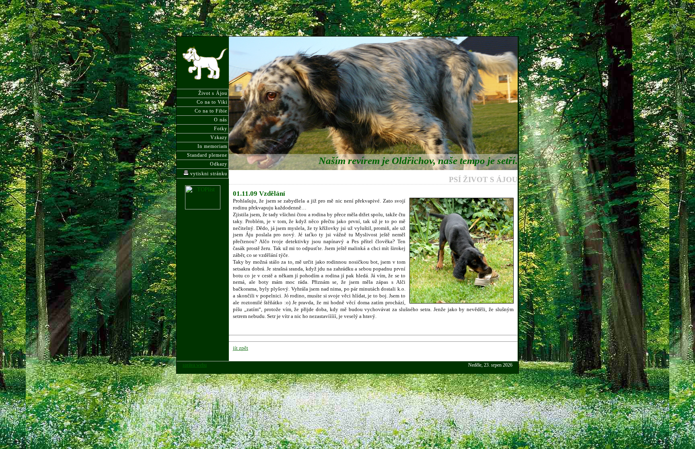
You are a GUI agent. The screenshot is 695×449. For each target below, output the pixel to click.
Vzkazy (218, 137)
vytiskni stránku (208, 173)
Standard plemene (207, 155)
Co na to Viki (212, 102)
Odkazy (218, 164)
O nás (220, 119)
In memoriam (212, 146)
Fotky (220, 128)
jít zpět (240, 348)
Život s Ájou (212, 93)
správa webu (195, 365)
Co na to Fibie (211, 111)
